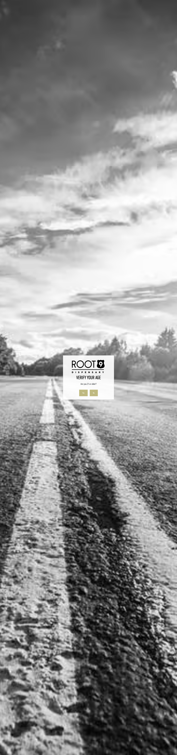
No (94, 393)
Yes (83, 393)
